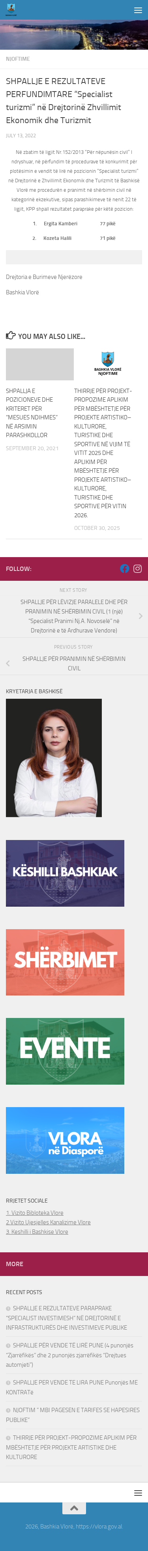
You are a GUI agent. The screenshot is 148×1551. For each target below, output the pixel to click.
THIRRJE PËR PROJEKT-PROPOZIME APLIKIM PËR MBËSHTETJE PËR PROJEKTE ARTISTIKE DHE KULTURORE (71, 1447)
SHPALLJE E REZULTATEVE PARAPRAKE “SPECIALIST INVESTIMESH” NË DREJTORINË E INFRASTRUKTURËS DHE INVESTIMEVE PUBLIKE (66, 1318)
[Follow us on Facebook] (124, 568)
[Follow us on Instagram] (137, 568)
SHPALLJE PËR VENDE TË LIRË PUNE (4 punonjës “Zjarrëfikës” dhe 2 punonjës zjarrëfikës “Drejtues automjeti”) (69, 1355)
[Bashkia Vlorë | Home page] (13, 10)
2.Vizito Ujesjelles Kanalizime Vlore (48, 1222)
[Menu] (138, 10)
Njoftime (18, 59)
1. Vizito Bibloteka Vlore (35, 1212)
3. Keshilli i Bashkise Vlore (37, 1231)
